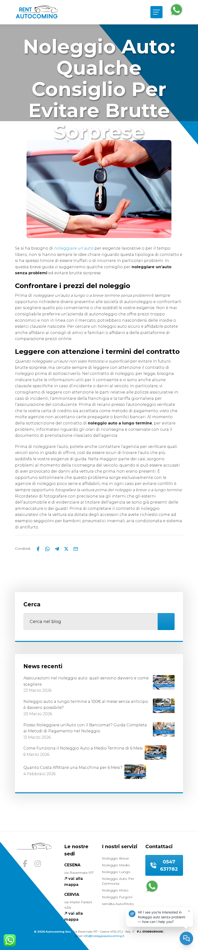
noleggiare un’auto (73, 248)
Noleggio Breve (115, 858)
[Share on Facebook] (38, 548)
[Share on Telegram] (57, 548)
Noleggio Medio (116, 865)
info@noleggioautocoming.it (104, 936)
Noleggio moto (115, 890)
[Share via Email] (75, 548)
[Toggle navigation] (156, 12)
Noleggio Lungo (116, 872)
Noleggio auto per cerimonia (118, 881)
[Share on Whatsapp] (48, 548)
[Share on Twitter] (66, 548)
